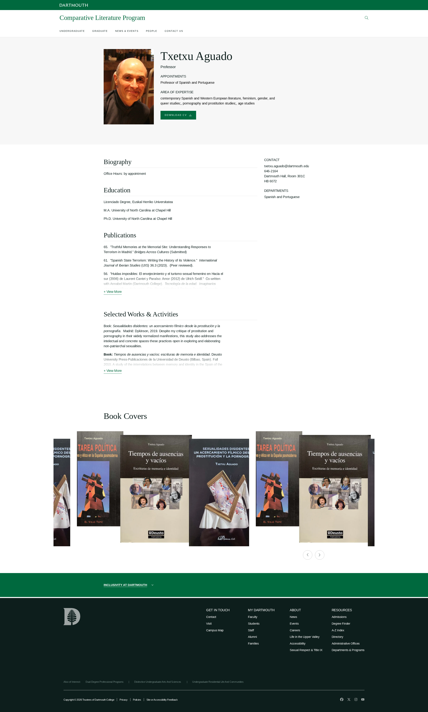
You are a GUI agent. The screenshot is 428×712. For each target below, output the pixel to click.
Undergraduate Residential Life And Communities (217, 681)
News (293, 617)
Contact (211, 617)
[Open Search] (366, 18)
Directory (337, 637)
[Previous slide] (307, 555)
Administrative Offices (346, 643)
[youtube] (362, 699)
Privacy (124, 699)
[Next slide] (319, 555)
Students (253, 623)
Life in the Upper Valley (304, 637)
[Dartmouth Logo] (74, 5)
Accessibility (297, 643)
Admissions (339, 617)
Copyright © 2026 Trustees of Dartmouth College (89, 699)
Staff (251, 630)
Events (294, 623)
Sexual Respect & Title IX (306, 650)
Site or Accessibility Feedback (162, 699)
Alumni (252, 637)
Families (253, 643)
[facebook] (341, 699)
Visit (209, 623)
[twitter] (349, 699)
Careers (295, 630)
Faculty (252, 617)
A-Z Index (338, 630)
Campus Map (215, 630)
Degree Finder (341, 623)
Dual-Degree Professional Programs (105, 681)
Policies (137, 699)
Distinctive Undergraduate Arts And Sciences (158, 681)
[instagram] (355, 699)
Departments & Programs (348, 650)
